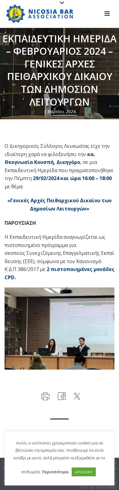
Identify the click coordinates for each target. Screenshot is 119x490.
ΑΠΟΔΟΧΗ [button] (83, 472)
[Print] (44, 395)
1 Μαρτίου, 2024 (60, 111)
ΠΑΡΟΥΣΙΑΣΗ (20, 223)
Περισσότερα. (55, 471)
